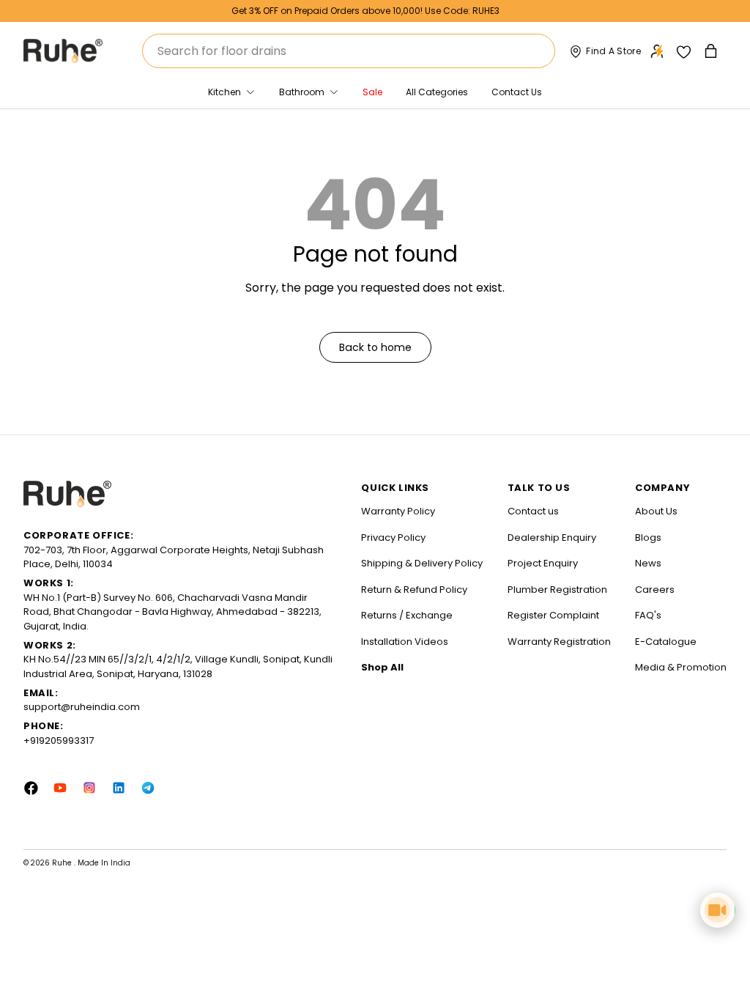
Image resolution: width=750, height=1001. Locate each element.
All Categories (437, 92)
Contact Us (516, 92)
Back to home (375, 347)
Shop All (382, 667)
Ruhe (63, 863)
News (648, 563)
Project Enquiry (543, 563)
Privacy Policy (393, 537)
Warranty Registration (559, 642)
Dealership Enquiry (552, 537)
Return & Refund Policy (414, 589)
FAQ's (648, 615)
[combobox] (348, 51)
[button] (712, 51)
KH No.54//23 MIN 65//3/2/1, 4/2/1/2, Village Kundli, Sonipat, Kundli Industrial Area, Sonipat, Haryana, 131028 (178, 666)
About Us (656, 511)
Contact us (533, 511)
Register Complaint (553, 615)
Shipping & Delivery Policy (422, 563)
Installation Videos (404, 642)
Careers (655, 589)
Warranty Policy (398, 511)
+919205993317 (58, 740)
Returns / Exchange (407, 615)
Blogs (648, 537)
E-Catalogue (666, 642)
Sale (372, 92)
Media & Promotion (681, 667)
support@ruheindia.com (81, 707)
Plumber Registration (557, 589)
